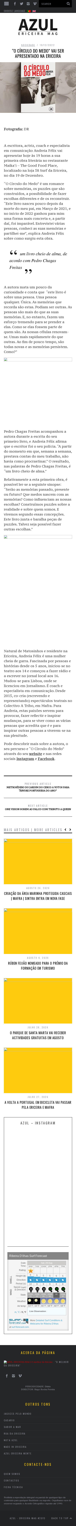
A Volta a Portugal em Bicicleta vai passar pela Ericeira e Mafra (38, 1105)
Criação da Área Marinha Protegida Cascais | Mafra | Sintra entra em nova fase (38, 896)
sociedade (28, 45)
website (35, 753)
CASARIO (9, 1420)
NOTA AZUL (11, 1440)
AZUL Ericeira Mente (18, 1453)
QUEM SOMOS (12, 1473)
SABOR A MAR (12, 1426)
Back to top (60, 1518)
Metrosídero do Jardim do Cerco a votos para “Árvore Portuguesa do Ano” (38, 787)
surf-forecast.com (20, 1327)
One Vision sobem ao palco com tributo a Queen (38, 807)
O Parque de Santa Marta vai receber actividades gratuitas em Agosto (38, 1035)
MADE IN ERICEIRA (15, 1446)
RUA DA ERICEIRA (15, 1433)
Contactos (11, 1480)
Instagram (25, 758)
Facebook (46, 758)
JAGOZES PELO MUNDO (18, 1413)
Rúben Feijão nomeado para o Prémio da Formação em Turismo (38, 966)
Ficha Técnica (13, 1487)
